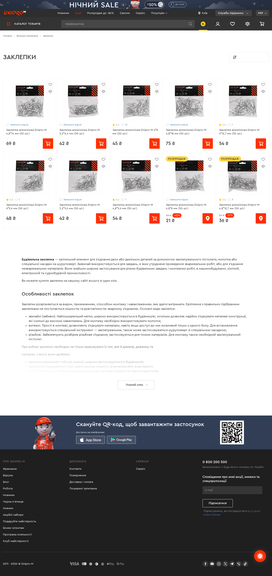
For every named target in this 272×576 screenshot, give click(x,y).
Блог (6, 482)
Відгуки (8, 475)
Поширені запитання (83, 488)
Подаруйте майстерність (19, 521)
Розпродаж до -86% (100, 13)
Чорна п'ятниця (13, 501)
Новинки (63, 13)
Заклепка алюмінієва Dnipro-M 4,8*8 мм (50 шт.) (186, 206)
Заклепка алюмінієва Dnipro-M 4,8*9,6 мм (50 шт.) (133, 206)
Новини (8, 508)
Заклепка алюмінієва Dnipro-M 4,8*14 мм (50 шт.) (26, 132)
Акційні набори (13, 514)
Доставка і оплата (81, 482)
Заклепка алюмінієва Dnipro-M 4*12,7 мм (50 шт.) (239, 132)
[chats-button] (260, 556)
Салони (125, 13)
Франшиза (10, 468)
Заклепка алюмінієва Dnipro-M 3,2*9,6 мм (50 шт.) (79, 206)
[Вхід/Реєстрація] (217, 23)
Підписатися (218, 503)
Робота (8, 488)
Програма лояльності (17, 534)
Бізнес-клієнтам (13, 528)
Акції (78, 13)
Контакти (75, 468)
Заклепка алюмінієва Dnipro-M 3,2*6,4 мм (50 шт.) (79, 132)
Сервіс (140, 13)
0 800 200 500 (215, 462)
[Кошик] (262, 23)
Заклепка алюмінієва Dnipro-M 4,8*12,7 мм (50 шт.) (239, 206)
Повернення (77, 475)
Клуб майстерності (16, 541)
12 (126, 124)
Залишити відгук (19, 124)
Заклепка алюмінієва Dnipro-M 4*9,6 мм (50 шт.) (26, 206)
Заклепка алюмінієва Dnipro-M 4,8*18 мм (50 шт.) (186, 132)
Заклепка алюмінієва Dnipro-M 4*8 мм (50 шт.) (135, 132)
